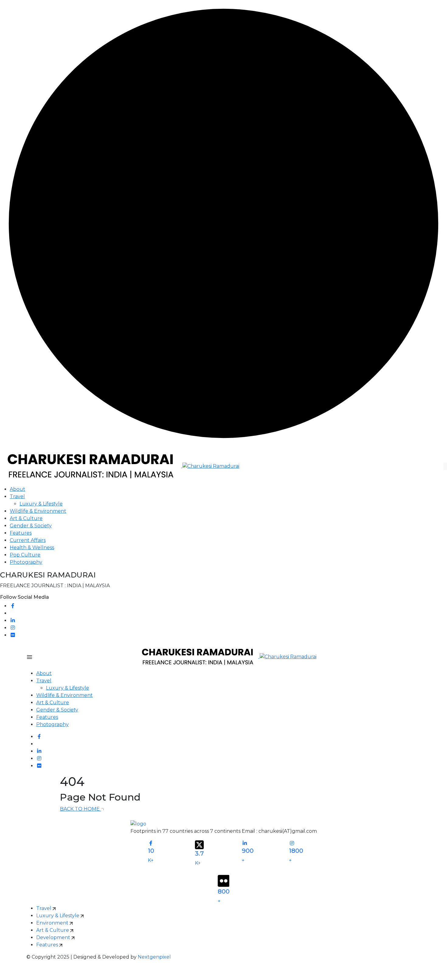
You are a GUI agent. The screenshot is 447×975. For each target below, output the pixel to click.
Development (53, 937)
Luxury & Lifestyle (41, 504)
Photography (26, 562)
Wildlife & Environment (38, 511)
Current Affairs (28, 540)
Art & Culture (26, 518)
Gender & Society (31, 526)
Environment (53, 923)
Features (21, 533)
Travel (17, 496)
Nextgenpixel (154, 957)
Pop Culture (25, 555)
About (17, 489)
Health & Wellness (32, 547)
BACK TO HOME (80, 809)
